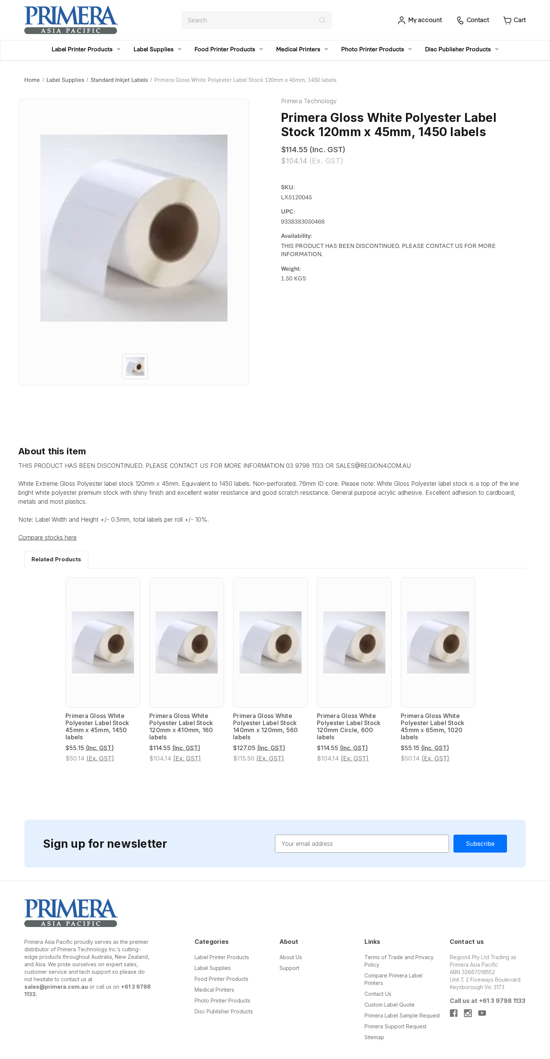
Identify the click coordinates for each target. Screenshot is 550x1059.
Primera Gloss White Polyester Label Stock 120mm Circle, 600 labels (349, 726)
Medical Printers (298, 49)
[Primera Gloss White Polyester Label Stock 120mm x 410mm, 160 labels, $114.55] (187, 642)
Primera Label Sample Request (402, 1015)
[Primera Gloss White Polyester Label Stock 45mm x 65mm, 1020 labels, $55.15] (438, 642)
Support (289, 968)
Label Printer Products (82, 49)
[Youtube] (482, 1013)
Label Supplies (154, 49)
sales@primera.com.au (56, 986)
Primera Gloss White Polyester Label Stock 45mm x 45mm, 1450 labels (97, 726)
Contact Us (377, 994)
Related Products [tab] (56, 559)
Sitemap (374, 1037)
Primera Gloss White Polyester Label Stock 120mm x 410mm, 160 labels (181, 726)
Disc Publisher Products (458, 49)
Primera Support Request (395, 1026)
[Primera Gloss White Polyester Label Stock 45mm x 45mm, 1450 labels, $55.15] (103, 642)
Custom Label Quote (389, 1004)
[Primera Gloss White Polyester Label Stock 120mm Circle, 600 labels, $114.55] (354, 642)
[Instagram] (468, 1013)
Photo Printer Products (372, 49)
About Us (290, 957)
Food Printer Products (225, 49)
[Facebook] (454, 1013)
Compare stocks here (47, 537)
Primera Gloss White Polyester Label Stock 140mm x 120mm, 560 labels (265, 726)
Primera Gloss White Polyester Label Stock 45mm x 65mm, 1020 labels (432, 726)
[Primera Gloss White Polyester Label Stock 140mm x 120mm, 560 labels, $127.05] (270, 642)
